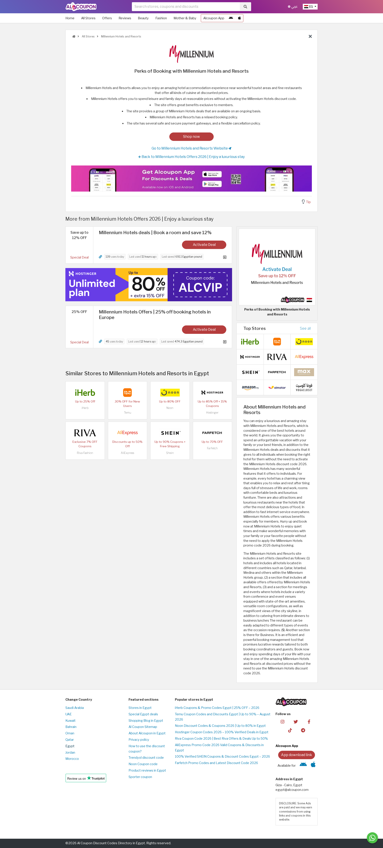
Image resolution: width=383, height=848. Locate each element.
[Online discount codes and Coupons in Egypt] (73, 36)
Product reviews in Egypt (147, 770)
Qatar (69, 740)
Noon (169, 408)
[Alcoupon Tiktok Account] (290, 730)
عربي (294, 7)
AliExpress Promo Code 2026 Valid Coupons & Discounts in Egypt (219, 747)
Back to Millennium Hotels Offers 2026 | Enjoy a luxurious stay (193, 157)
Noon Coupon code (143, 764)
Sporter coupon (140, 777)
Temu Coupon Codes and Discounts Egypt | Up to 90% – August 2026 (222, 717)
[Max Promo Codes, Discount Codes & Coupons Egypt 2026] (304, 372)
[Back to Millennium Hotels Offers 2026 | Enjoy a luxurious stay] (310, 36)
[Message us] (372, 837)
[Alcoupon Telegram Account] (303, 730)
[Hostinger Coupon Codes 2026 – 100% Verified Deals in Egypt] (212, 392)
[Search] (245, 6)
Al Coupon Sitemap (143, 727)
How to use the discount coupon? (147, 748)
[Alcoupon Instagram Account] (282, 721)
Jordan (70, 753)
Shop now (191, 136)
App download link (296, 755)
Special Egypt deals (143, 714)
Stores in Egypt (140, 708)
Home (69, 18)
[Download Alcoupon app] (191, 178)
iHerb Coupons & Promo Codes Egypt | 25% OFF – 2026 (217, 708)
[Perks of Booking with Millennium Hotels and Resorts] (277, 267)
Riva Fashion (85, 453)
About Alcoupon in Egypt (147, 733)
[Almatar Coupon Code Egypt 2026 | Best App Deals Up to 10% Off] (277, 387)
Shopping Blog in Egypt (146, 721)
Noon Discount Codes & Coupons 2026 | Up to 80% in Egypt (220, 726)
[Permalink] (100, 256)
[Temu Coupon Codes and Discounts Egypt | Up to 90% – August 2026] (127, 392)
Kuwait (70, 721)
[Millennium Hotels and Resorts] (191, 54)
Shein (170, 453)
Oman (69, 733)
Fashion (161, 18)
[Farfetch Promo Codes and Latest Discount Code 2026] (212, 433)
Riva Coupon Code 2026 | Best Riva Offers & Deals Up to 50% (221, 739)
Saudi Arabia (74, 708)
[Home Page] (81, 6)
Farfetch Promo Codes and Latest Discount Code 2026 (216, 763)
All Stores (88, 18)
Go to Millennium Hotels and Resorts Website (190, 148)
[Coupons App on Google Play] (230, 18)
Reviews (125, 18)
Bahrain (70, 727)
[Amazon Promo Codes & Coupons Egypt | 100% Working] (250, 387)
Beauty (143, 18)
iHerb (85, 408)
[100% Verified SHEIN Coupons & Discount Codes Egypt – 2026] (170, 433)
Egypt (69, 746)
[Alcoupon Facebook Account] (308, 721)
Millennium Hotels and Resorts (120, 36)
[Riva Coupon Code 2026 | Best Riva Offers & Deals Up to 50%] (85, 433)
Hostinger (212, 412)
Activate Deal (204, 245)
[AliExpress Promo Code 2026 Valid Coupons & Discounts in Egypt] (127, 433)
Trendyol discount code (146, 758)
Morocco (72, 759)
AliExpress (127, 453)
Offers (107, 18)
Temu (127, 412)
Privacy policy (139, 740)
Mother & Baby (185, 18)
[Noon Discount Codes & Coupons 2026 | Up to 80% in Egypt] (170, 392)
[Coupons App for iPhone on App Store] (239, 18)
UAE (68, 714)
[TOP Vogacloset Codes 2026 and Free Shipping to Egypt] (304, 387)
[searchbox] (186, 6)
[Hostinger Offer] (148, 284)
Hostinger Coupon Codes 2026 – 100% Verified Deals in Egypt (221, 732)
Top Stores (254, 328)
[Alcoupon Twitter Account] (295, 721)
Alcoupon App (213, 18)
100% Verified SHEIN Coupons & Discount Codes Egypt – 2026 (222, 757)
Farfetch (212, 448)
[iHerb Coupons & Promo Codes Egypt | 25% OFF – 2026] (85, 392)
